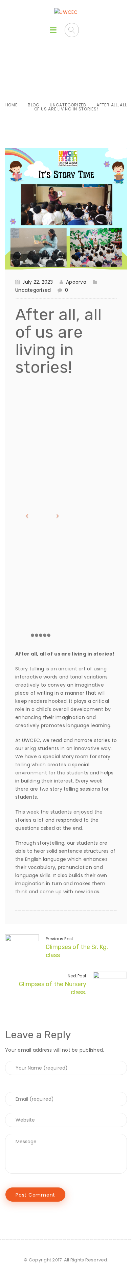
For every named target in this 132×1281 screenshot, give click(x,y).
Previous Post (59, 939)
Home (11, 105)
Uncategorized (68, 105)
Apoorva (76, 282)
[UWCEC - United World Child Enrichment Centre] (66, 12)
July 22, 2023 (37, 282)
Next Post (77, 976)
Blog (34, 105)
